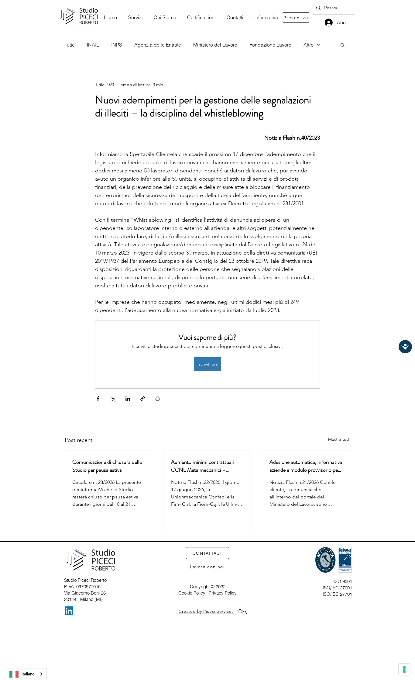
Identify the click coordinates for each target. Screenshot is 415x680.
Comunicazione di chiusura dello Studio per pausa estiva (107, 466)
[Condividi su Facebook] (98, 398)
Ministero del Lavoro (215, 45)
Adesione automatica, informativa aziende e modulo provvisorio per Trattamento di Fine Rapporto (305, 466)
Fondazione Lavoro (270, 45)
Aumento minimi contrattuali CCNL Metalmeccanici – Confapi (202, 466)
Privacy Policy (223, 593)
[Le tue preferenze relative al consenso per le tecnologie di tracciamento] (404, 669)
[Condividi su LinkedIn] (128, 398)
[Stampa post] (157, 398)
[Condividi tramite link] (143, 398)
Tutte (70, 45)
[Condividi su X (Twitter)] (113, 398)
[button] (342, 44)
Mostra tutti (339, 439)
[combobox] (26, 674)
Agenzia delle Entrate (157, 45)
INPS (116, 45)
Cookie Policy (192, 593)
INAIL (93, 45)
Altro (309, 45)
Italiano (28, 674)
